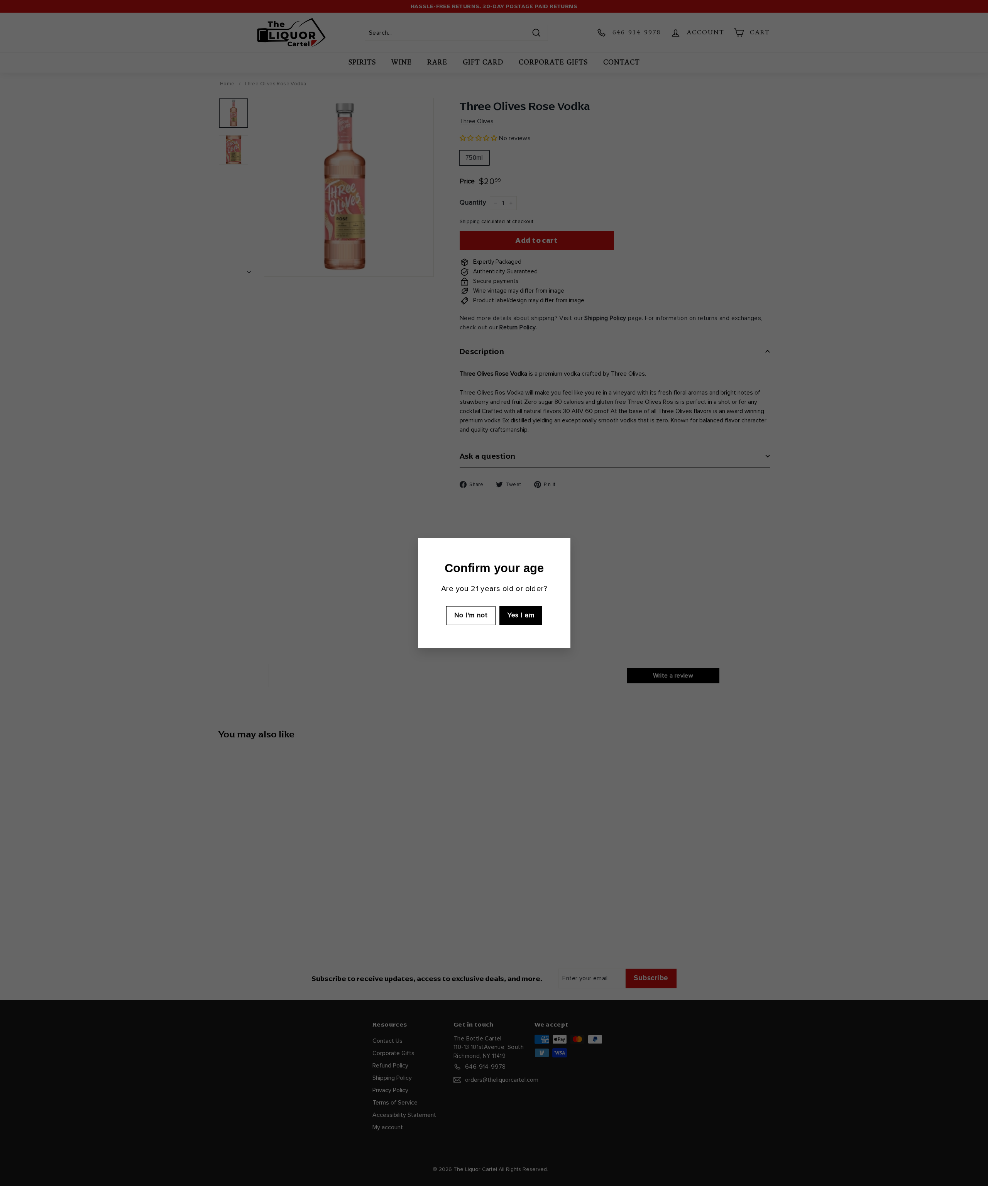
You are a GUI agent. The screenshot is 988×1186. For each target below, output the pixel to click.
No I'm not (470, 615)
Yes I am (521, 615)
